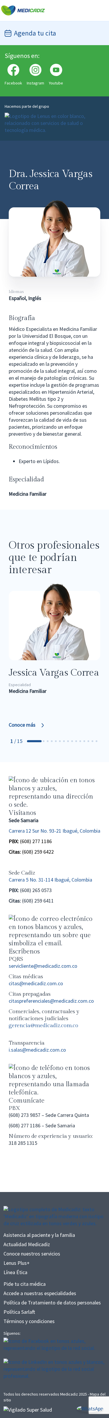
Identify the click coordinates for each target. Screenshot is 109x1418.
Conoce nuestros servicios (31, 1253)
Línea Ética (15, 1272)
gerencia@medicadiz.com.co (43, 1025)
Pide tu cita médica (24, 1284)
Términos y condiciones (29, 1321)
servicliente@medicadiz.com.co (43, 966)
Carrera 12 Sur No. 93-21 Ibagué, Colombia (54, 830)
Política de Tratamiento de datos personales (52, 1302)
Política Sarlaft (19, 1311)
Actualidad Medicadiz (26, 1244)
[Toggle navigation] (100, 10)
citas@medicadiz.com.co (36, 983)
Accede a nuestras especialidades (39, 1293)
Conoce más (22, 724)
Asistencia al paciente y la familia (39, 1235)
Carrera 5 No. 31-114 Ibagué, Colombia (50, 879)
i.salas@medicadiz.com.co (37, 1049)
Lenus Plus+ (16, 1263)
